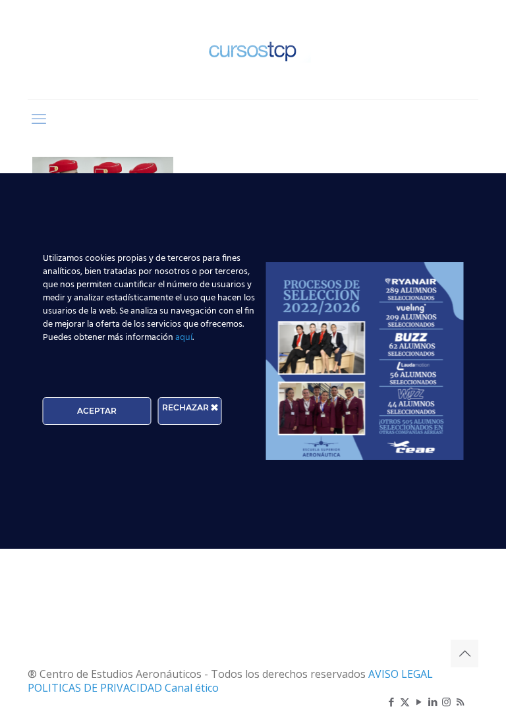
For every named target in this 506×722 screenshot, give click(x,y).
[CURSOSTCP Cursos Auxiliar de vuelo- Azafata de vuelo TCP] (253, 49)
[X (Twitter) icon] (405, 701)
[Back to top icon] (464, 653)
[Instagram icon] (446, 701)
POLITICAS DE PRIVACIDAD (96, 687)
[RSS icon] (460, 701)
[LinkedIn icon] (432, 701)
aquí (183, 337)
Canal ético (192, 687)
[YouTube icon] (419, 701)
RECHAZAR (186, 407)
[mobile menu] (39, 118)
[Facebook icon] (391, 701)
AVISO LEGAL (400, 674)
